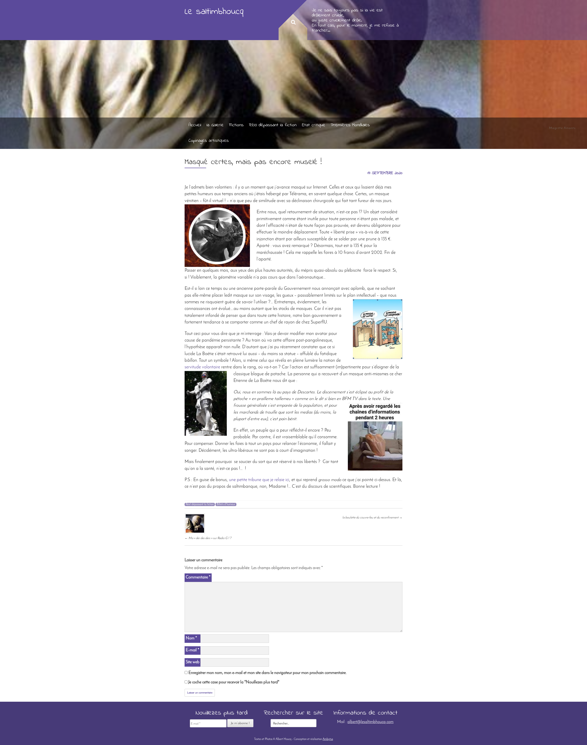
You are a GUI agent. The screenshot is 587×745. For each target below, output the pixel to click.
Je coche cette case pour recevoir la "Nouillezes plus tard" (233, 682)
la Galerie (215, 125)
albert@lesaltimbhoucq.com (370, 722)
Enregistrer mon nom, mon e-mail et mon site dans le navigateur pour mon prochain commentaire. (267, 673)
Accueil (194, 125)
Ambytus (328, 739)
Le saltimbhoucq (214, 12)
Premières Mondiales (350, 125)
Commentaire (198, 577)
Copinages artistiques (208, 140)
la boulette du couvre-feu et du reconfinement (372, 517)
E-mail (192, 650)
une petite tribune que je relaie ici (259, 480)
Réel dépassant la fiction (272, 125)
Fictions (236, 125)
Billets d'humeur (226, 504)
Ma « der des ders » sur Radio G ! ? (208, 538)
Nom (191, 638)
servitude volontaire (202, 367)
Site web (192, 662)
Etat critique (313, 125)
